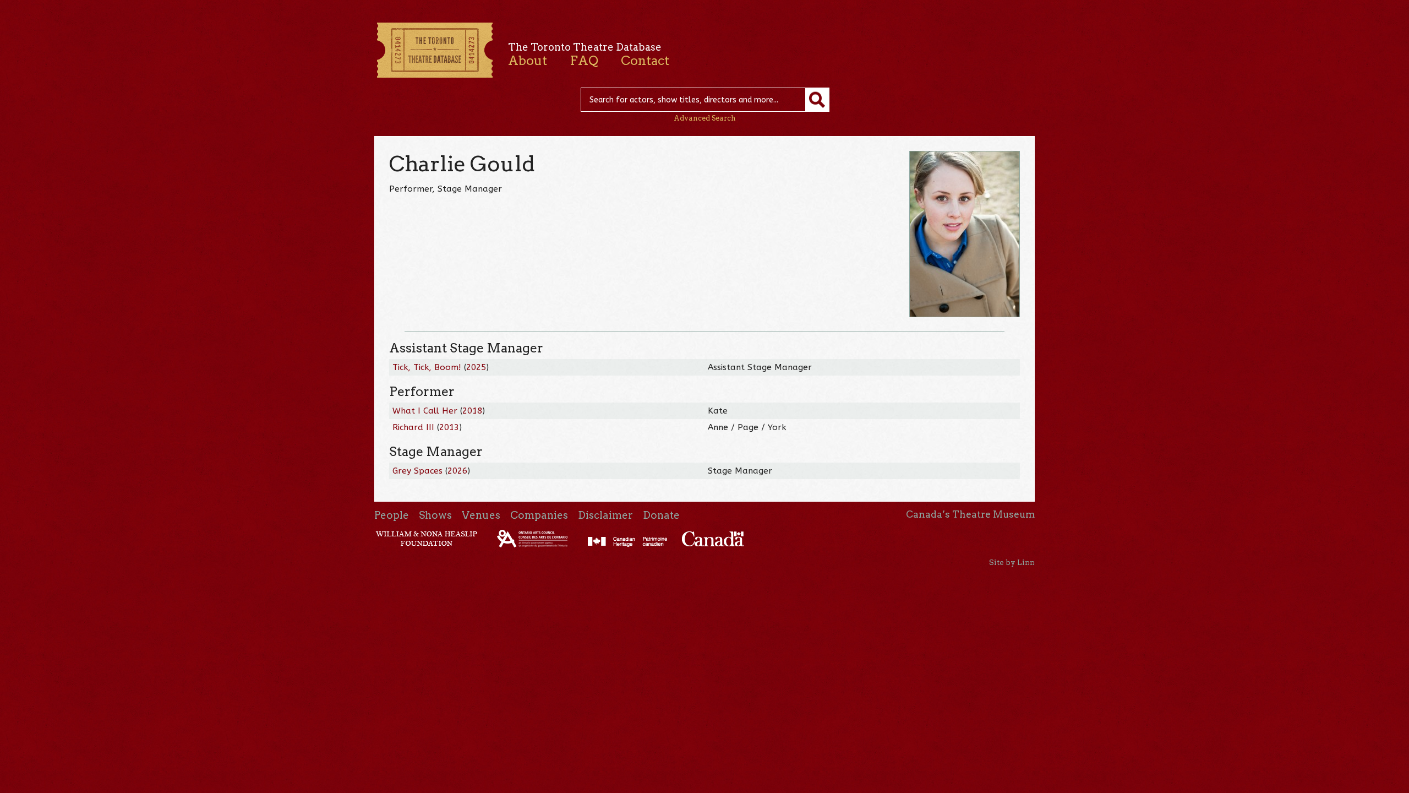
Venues (481, 515)
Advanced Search (705, 118)
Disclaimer (605, 515)
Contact (645, 60)
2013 (449, 427)
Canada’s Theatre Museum (970, 514)
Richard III (413, 427)
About (527, 60)
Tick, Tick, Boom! (426, 367)
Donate (661, 515)
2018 (472, 411)
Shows (435, 515)
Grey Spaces (417, 471)
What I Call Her (424, 411)
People (391, 515)
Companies (539, 515)
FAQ (584, 60)
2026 (457, 471)
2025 (476, 367)
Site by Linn (1012, 562)
